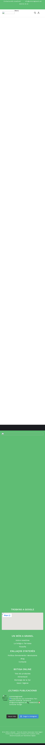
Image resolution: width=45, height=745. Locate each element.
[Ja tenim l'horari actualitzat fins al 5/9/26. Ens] (22, 709)
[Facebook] (20, 7)
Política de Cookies (28, 734)
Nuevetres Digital (30, 735)
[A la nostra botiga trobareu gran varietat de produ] (22, 712)
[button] (17, 12)
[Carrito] (42, 13)
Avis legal (38, 732)
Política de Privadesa (13, 734)
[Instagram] (25, 7)
